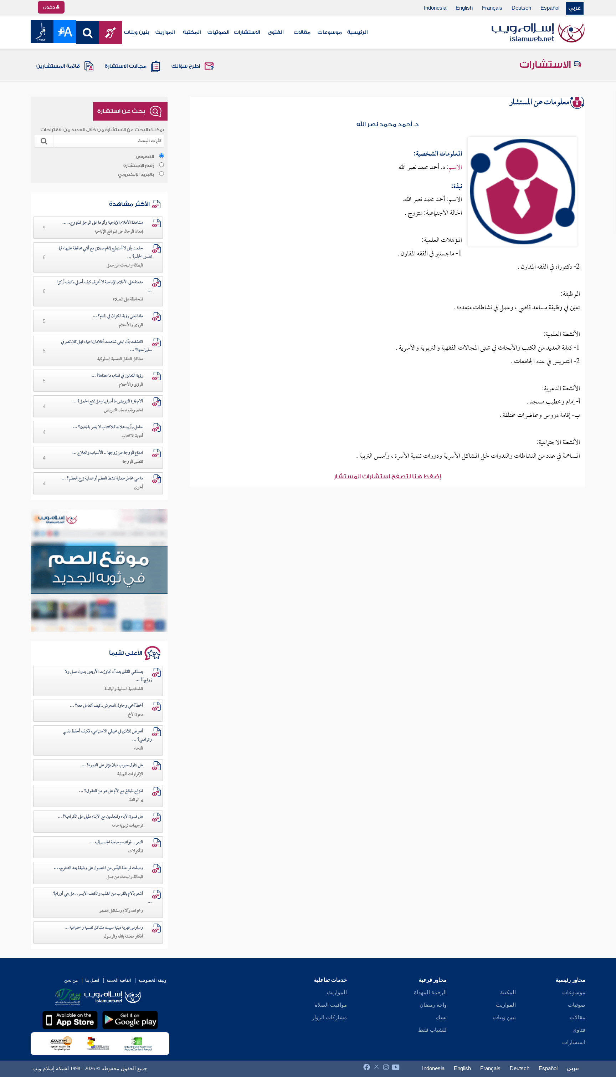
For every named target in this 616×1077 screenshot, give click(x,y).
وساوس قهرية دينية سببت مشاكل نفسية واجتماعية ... (104, 928)
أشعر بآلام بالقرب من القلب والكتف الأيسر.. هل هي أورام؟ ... (102, 898)
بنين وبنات (136, 32)
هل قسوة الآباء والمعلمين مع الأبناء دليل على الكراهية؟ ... (100, 817)
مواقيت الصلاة (331, 1005)
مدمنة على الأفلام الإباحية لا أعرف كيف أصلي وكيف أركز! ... (104, 286)
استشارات (573, 1042)
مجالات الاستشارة (126, 66)
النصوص (145, 156)
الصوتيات (218, 32)
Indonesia (435, 8)
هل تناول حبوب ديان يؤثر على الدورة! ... (112, 765)
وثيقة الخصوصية (152, 980)
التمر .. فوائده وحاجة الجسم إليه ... (116, 842)
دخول (49, 7)
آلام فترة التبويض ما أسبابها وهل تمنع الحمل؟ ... (107, 401)
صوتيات (576, 1005)
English (464, 8)
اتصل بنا (92, 980)
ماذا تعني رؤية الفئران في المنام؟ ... (118, 316)
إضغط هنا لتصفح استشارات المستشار (387, 476)
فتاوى (579, 1030)
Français (492, 8)
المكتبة (192, 32)
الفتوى (275, 32)
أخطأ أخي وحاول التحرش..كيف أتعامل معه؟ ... (106, 706)
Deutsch (521, 8)
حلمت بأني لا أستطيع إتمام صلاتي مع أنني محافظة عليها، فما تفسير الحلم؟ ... (105, 252)
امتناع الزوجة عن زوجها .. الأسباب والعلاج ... (107, 453)
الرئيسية (357, 32)
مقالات (302, 32)
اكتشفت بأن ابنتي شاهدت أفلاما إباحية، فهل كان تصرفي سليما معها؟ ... (106, 346)
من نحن (71, 980)
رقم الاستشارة (138, 165)
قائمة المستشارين (58, 66)
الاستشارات (247, 32)
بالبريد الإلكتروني (136, 174)
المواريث (165, 32)
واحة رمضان (433, 1005)
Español (549, 8)
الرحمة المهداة (430, 992)
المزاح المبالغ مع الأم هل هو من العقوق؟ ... (111, 791)
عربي (575, 8)
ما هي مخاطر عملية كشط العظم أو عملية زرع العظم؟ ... (102, 478)
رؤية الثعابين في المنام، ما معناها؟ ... (117, 376)
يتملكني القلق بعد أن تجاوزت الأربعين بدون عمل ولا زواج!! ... (108, 676)
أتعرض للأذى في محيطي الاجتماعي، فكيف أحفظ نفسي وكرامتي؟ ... (107, 736)
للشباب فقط (432, 1030)
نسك (441, 1017)
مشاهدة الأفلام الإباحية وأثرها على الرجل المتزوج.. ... (102, 223)
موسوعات (330, 32)
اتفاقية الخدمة (119, 980)
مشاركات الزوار (329, 1017)
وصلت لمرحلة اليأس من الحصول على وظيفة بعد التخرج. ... (98, 868)
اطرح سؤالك (185, 66)
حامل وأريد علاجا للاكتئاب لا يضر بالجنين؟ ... (108, 427)
